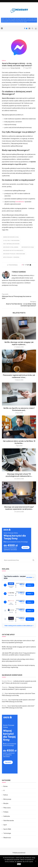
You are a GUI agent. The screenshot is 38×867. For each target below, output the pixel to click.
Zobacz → (30, 585)
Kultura (4, 60)
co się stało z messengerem (11, 240)
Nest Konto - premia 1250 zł (15, 620)
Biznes (5, 786)
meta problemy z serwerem (11, 257)
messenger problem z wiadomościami (14, 253)
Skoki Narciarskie (8, 820)
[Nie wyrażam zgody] (36, 861)
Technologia (7, 833)
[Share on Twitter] (28, 265)
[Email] (26, 28)
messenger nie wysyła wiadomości (13, 250)
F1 (4, 790)
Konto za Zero (15, 611)
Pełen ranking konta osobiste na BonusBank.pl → (19, 625)
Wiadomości (7, 837)
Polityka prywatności (19, 852)
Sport (5, 825)
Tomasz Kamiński (15, 68)
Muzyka (5, 803)
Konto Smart (15, 586)
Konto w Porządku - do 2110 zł (15, 603)
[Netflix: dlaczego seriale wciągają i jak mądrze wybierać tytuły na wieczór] (19, 328)
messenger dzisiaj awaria (10, 247)
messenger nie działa (28, 247)
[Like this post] (23, 265)
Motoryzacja (7, 799)
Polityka (5, 812)
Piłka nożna (7, 808)
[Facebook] (24, 28)
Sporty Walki (7, 829)
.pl (30, 577)
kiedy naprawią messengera (11, 243)
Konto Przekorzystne (15, 594)
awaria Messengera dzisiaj (11, 237)
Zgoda (19, 864)
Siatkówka (6, 816)
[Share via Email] (30, 265)
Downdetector (19, 201)
